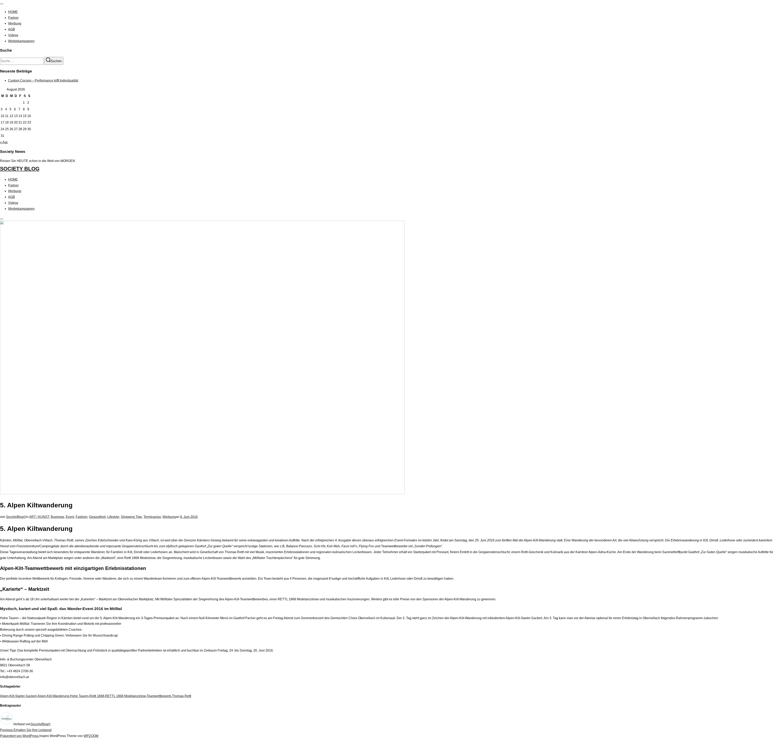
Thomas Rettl (181, 696)
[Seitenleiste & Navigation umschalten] (1, 218)
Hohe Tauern (79, 696)
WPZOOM (91, 736)
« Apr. (4, 142)
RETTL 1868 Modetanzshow (125, 696)
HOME (13, 12)
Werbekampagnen (21, 41)
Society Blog (19, 169)
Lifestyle (113, 517)
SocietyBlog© (16, 517)
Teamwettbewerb (159, 696)
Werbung (14, 23)
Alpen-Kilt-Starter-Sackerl (18, 696)
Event (70, 517)
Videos (13, 35)
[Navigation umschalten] (1, 3)
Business (57, 517)
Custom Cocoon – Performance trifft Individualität (43, 80)
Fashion (81, 517)
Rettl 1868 (96, 696)
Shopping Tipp (131, 517)
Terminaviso (152, 517)
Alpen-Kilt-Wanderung (53, 696)
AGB (11, 29)
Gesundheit (97, 517)
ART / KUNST (39, 517)
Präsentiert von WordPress (19, 736)
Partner (13, 17)
